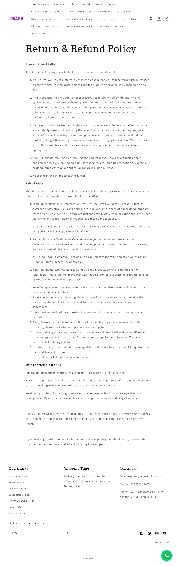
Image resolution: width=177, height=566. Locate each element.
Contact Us (15, 506)
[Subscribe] (67, 533)
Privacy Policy (16, 482)
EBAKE (92, 558)
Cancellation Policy (19, 494)
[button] (40, 4)
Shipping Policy (17, 488)
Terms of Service (18, 512)
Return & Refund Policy (21, 500)
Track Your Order (18, 476)
